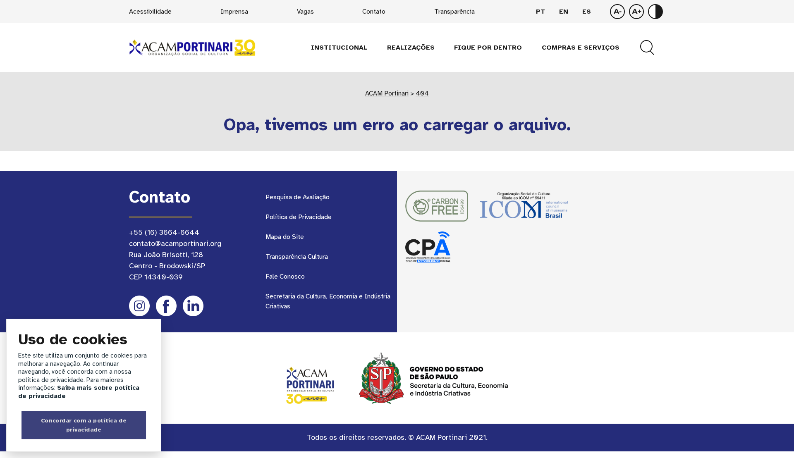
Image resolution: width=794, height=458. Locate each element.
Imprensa (234, 11)
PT (540, 11)
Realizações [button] (411, 47)
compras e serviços (580, 47)
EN (563, 11)
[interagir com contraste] (655, 11)
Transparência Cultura (296, 257)
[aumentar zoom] (617, 11)
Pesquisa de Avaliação (297, 197)
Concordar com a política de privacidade (84, 425)
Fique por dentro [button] (488, 47)
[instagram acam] (139, 306)
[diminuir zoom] (636, 11)
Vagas (305, 11)
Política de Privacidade (298, 217)
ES (586, 11)
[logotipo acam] (192, 47)
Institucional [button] (339, 47)
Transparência (454, 11)
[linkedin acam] (193, 306)
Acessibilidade (150, 11)
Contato (373, 11)
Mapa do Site (284, 237)
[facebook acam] (166, 306)
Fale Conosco (285, 276)
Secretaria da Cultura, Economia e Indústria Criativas (327, 301)
